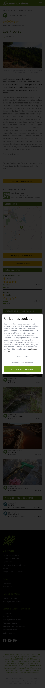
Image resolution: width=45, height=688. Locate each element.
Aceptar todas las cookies (22, 369)
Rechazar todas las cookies (22, 363)
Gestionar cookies (22, 357)
